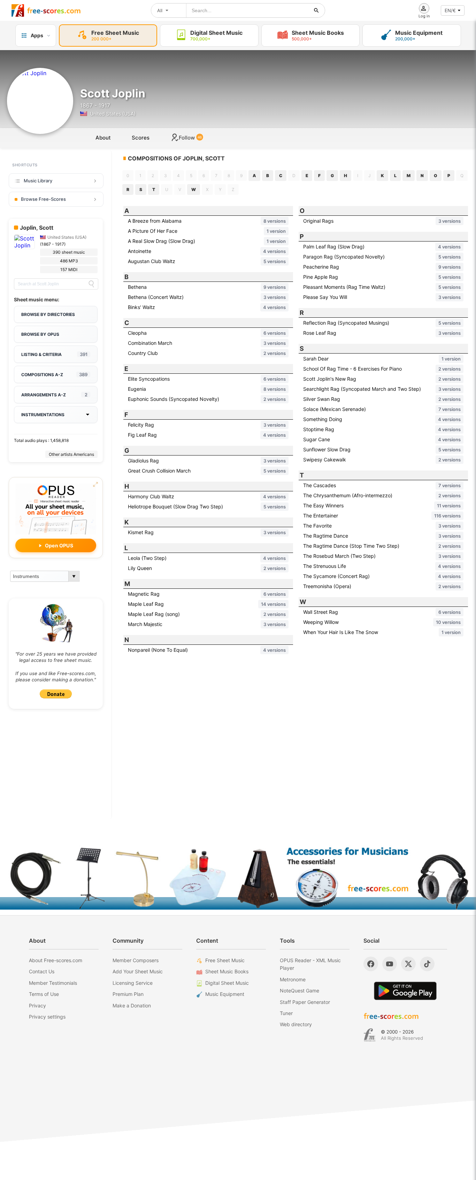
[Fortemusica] (369, 1035)
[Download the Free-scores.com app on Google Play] (405, 991)
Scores (140, 137)
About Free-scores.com (55, 960)
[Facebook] (370, 964)
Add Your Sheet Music (138, 971)
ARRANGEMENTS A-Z (54, 394)
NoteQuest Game (299, 990)
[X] (408, 964)
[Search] (91, 283)
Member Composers (136, 960)
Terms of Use (44, 994)
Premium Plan (128, 994)
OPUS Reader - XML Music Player (310, 964)
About (103, 137)
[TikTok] (427, 964)
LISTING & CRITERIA (54, 354)
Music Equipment (224, 994)
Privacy (37, 1005)
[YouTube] (389, 964)
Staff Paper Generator (305, 1002)
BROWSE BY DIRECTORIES (48, 314)
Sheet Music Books (226, 971)
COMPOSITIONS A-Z (54, 374)
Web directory (296, 1024)
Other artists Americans (71, 454)
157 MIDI (68, 269)
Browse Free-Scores (43, 199)
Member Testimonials (53, 983)
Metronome (293, 979)
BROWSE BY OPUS (40, 334)
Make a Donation (132, 1005)
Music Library (38, 180)
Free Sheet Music (225, 960)
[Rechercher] (316, 10)
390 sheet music (69, 252)
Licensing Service (133, 983)
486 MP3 (69, 260)
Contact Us (41, 971)
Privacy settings (47, 1017)
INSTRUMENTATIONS (42, 414)
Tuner (286, 1013)
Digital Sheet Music (227, 983)
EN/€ (450, 10)
